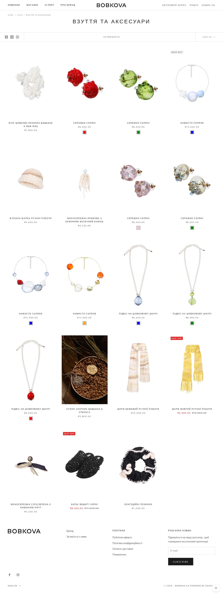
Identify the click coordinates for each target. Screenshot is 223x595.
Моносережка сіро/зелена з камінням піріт (31, 506)
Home (11, 15)
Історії (49, 5)
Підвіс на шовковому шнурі (138, 313)
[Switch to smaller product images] (11, 37)
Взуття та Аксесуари (38, 15)
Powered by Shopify (202, 586)
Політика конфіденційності (127, 543)
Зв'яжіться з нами (76, 536)
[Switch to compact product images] (17, 37)
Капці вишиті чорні (84, 504)
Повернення (119, 554)
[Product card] (31, 83)
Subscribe (181, 561)
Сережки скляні (84, 123)
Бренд (69, 530)
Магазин (32, 5)
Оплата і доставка (122, 548)
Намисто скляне (192, 123)
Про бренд (68, 5)
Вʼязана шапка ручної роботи (31, 218)
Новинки (14, 5)
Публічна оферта (122, 537)
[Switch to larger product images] (6, 37)
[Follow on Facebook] (9, 574)
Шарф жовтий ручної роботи (192, 409)
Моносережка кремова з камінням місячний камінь (84, 220)
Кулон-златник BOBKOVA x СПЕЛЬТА (84, 410)
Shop (20, 15)
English (12, 586)
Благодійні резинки (138, 504)
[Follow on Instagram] (18, 574)
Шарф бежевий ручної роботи (138, 409)
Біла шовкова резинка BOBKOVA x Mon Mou (31, 124)
